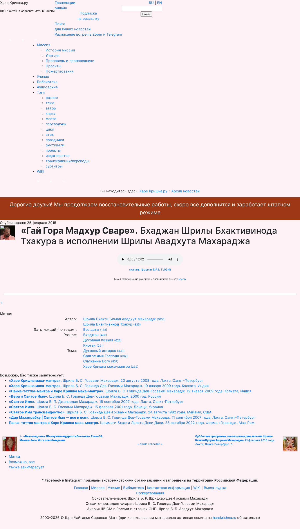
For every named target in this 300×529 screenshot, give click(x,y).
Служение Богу (96, 361)
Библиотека (47, 82)
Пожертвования (60, 71)
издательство (58, 155)
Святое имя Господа (101, 356)
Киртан (89, 345)
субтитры (54, 166)
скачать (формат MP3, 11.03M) (150, 269)
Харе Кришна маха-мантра (106, 366)
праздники (55, 140)
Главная (81, 487)
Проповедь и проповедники (70, 60)
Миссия (43, 45)
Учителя (53, 55)
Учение (43, 76)
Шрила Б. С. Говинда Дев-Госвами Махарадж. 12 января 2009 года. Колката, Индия (130, 391)
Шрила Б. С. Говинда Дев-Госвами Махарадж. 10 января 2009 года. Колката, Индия (109, 386)
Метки (14, 456)
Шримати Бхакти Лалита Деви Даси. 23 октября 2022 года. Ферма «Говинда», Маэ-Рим (131, 422)
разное (52, 97)
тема (50, 103)
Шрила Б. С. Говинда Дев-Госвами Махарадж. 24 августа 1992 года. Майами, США (110, 412)
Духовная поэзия (98, 340)
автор (51, 108)
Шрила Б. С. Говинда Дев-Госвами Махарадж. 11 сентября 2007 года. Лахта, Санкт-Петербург (132, 417)
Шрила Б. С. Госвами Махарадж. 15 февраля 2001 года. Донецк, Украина (86, 407)
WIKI (40, 171)
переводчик (56, 124)
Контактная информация (168, 487)
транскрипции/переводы (67, 161)
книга (50, 113)
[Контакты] (31, 39)
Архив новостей (150, 443)
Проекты (53, 66)
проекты (53, 150)
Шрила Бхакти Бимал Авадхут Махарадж (119, 319)
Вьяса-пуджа (215, 487)
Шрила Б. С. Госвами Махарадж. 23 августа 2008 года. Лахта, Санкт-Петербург (106, 380)
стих (50, 134)
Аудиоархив (47, 87)
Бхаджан (91, 335)
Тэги (41, 92)
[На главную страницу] (6, 39)
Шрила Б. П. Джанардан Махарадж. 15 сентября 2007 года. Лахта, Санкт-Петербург (96, 401)
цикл (50, 129)
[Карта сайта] (18, 39)
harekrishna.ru (224, 517)
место (51, 118)
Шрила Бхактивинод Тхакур (107, 324)
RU (151, 2)
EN (159, 2)
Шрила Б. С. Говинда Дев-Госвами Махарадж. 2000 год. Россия (85, 396)
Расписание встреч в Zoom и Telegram (88, 34)
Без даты (91, 329)
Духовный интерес (99, 350)
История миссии (60, 50)
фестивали (55, 145)
